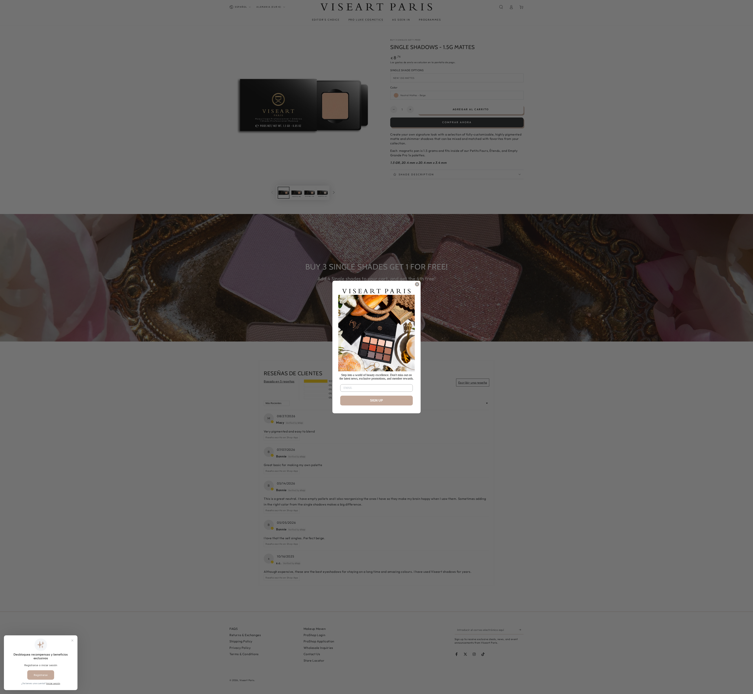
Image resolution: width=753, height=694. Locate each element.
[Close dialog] (417, 284)
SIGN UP (376, 400)
